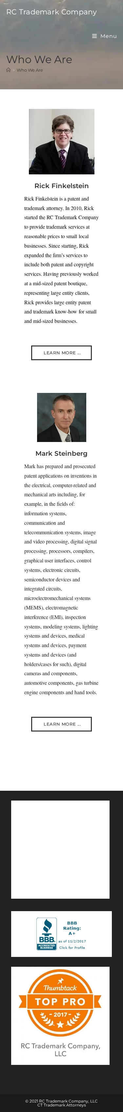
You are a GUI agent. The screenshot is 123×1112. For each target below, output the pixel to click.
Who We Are (30, 70)
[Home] (8, 70)
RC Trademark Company (51, 12)
